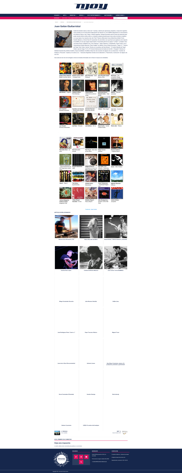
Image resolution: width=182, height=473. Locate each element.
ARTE (64, 15)
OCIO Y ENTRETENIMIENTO (93, 15)
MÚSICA (81, 15)
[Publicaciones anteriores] (81, 462)
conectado (66, 446)
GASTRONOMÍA (108, 15)
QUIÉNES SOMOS (120, 15)
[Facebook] (76, 457)
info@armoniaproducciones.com (118, 457)
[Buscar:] (120, 17)
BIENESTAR (72, 15)
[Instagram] (81, 457)
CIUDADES (56, 15)
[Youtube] (86, 457)
